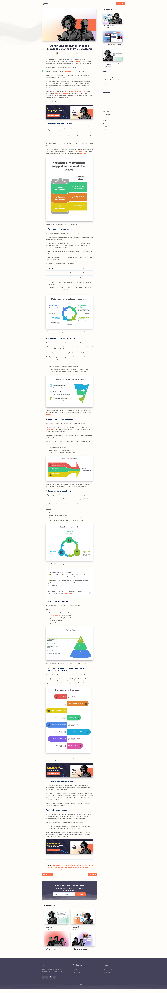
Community (105, 99)
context (77, 564)
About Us (75, 969)
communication (69, 71)
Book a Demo (76, 979)
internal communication (61, 93)
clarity (63, 342)
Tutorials (104, 123)
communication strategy (57, 865)
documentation (77, 865)
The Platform (70, 4)
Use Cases (78, 4)
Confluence (77, 61)
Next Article (92, 874)
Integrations (105, 102)
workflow (83, 153)
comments (57, 615)
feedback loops (50, 429)
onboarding (78, 151)
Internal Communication (108, 105)
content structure (68, 865)
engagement (68, 593)
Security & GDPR (108, 969)
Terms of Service (108, 975)
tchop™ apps (105, 117)
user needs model (75, 869)
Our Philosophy (76, 972)
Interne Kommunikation (108, 108)
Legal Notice (107, 979)
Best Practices (106, 95)
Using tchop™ (86, 4)
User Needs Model (76, 91)
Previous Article (47, 874)
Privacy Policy (107, 972)
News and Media (106, 114)
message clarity (78, 867)
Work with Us (76, 975)
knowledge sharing (69, 867)
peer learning (67, 869)
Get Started (81, 894)
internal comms (53, 342)
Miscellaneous (106, 111)
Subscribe (121, 4)
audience (48, 414)
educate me (84, 865)
